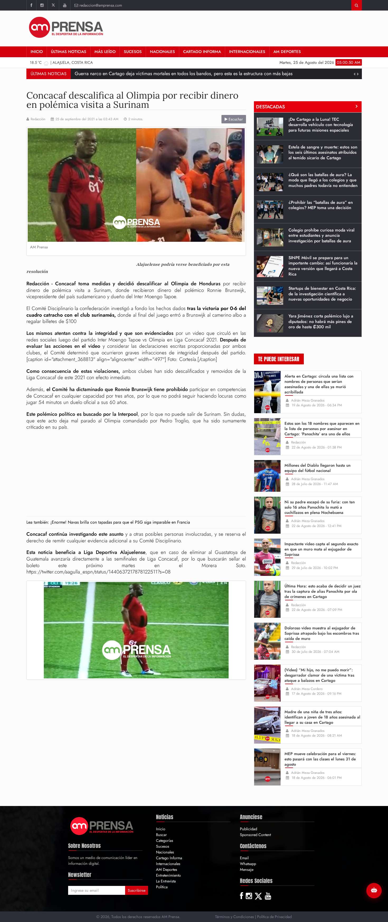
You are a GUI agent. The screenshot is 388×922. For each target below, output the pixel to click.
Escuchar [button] (235, 119)
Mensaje (246, 869)
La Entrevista (166, 881)
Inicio (37, 52)
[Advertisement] (266, 28)
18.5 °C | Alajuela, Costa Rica (61, 62)
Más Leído (105, 52)
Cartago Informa (202, 52)
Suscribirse (136, 890)
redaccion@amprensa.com (100, 5)
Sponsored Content (255, 834)
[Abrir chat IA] (374, 890)
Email (244, 858)
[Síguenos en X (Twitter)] (53, 5)
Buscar (161, 834)
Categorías (164, 840)
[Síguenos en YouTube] (64, 5)
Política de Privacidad (274, 916)
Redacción (38, 119)
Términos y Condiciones (234, 916)
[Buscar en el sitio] (356, 5)
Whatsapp (248, 863)
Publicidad (248, 829)
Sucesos (133, 52)
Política (162, 887)
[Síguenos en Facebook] (31, 5)
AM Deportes (287, 52)
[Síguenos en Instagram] (42, 5)
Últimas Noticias (68, 52)
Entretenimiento (168, 875)
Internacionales (247, 52)
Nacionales (162, 52)
